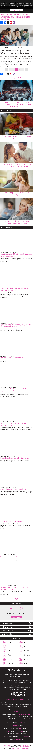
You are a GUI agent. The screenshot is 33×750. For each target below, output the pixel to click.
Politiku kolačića (21, 6)
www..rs (21, 722)
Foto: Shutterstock (6, 44)
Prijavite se (17, 617)
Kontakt (16, 712)
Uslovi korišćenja (24, 746)
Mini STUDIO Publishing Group (20, 748)
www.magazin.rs (21, 728)
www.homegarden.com (10, 736)
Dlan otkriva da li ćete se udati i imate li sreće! (15, 458)
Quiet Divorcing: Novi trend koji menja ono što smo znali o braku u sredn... (15, 326)
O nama (6, 709)
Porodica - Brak (11, 252)
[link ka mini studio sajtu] (16, 695)
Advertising (14, 709)
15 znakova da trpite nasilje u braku (11, 358)
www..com (16, 725)
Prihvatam (16, 10)
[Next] (31, 35)
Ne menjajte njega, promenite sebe (11, 522)
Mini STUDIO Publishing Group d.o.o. (14, 699)
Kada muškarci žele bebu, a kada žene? (13, 489)
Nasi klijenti (24, 709)
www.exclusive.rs (23, 731)
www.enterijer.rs (20, 733)
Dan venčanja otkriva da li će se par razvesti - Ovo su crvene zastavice (15, 290)
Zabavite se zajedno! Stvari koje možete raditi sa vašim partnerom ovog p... (16, 255)
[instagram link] (21, 609)
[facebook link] (11, 608)
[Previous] (1, 35)
